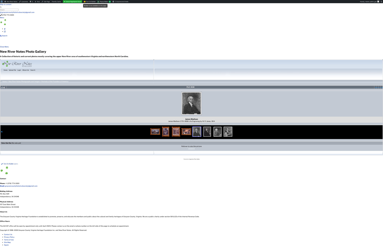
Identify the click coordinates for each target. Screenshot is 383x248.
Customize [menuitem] (24, 1)
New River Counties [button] (24, 42)
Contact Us (8, 234)
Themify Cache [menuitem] (56, 1)
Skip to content (5, 4)
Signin (6, 245)
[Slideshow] (6, 87)
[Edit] (16, 164)
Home (4, 81)
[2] (190, 149)
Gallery (77, 42)
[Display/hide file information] (3, 87)
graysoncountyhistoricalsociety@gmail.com (18, 186)
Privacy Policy (9, 237)
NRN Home (7, 42)
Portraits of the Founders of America (54, 81)
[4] (192, 149)
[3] (191, 149)
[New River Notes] (15, 25)
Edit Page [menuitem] (47, 1)
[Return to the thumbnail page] (1, 87)
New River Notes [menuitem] (12, 1)
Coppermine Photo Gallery (194, 159)
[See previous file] (377, 87)
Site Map (7, 242)
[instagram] (5, 31)
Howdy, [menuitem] (368, 1)
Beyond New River (44, 42)
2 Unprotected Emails (121, 1)
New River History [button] (63, 42)
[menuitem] (1, 1)
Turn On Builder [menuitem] (90, 2)
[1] (189, 149)
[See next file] (380, 87)
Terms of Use (9, 240)
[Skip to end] (382, 87)
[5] (194, 149)
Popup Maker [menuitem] (105, 1)
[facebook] (5, 29)
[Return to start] (375, 87)
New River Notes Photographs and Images (24, 81)
